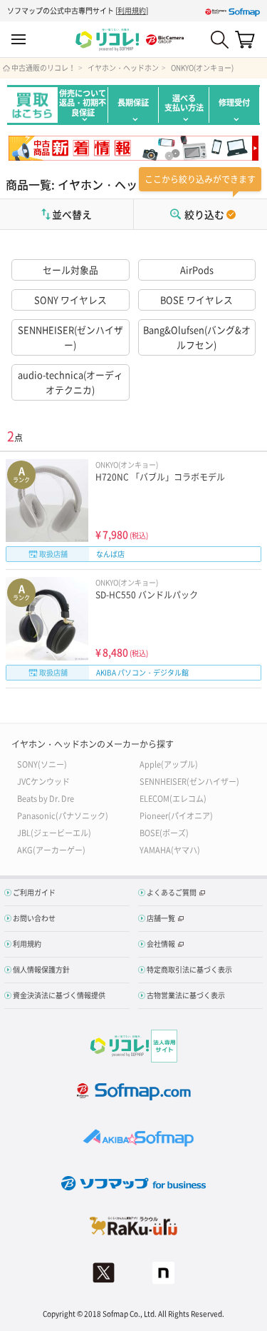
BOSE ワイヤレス (196, 299)
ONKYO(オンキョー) (202, 68)
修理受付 (234, 102)
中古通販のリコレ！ (43, 68)
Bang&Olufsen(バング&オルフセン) (197, 337)
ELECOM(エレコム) (173, 798)
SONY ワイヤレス (70, 299)
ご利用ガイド (34, 892)
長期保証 (133, 102)
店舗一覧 (161, 918)
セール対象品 (70, 269)
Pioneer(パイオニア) (176, 815)
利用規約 (131, 10)
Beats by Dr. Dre (45, 798)
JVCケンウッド (43, 780)
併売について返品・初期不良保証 (82, 103)
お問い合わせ (34, 918)
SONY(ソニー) (42, 763)
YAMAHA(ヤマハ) (170, 849)
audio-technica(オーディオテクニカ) (70, 382)
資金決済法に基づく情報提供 (59, 995)
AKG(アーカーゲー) (51, 849)
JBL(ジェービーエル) (54, 832)
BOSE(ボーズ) (164, 832)
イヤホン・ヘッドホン (123, 68)
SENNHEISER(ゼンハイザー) (70, 337)
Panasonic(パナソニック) (62, 815)
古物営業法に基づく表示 (186, 995)
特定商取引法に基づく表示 (189, 969)
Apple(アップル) (169, 763)
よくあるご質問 (172, 892)
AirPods (197, 269)
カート (245, 39)
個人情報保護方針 (41, 969)
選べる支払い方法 (184, 103)
